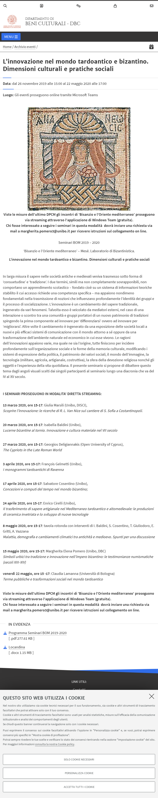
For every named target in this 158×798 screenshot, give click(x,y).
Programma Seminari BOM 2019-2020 (38, 632)
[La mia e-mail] (152, 6)
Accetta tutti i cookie (79, 787)
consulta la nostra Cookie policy (54, 744)
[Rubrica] (42, 6)
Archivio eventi (25, 46)
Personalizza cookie (79, 773)
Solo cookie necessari (79, 759)
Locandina (17, 647)
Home (7, 46)
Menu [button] (9, 36)
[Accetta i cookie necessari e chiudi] (151, 696)
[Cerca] (5, 6)
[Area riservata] (115, 6)
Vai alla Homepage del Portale (12, 21)
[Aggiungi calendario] (151, 46)
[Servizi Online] (79, 6)
